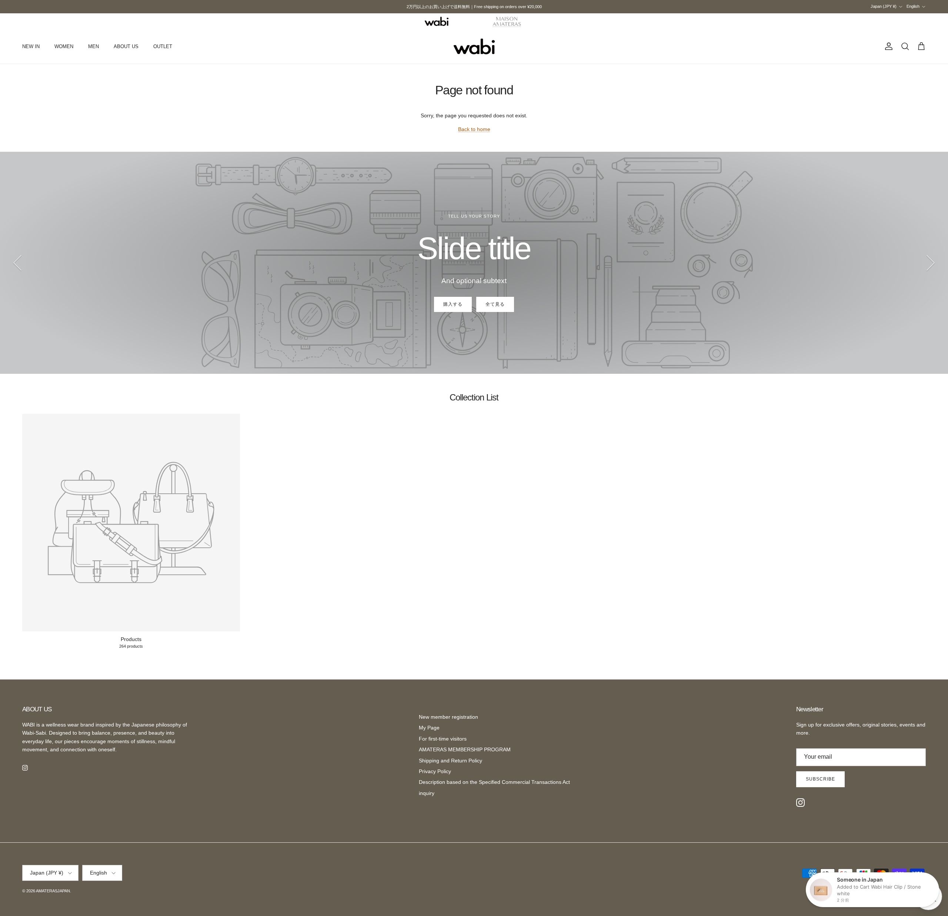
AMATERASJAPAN (53, 891)
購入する (453, 304)
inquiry (426, 793)
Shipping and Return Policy (450, 761)
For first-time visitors (443, 739)
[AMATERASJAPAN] (474, 46)
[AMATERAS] (507, 21)
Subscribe (820, 779)
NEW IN (31, 46)
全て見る (495, 304)
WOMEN (63, 46)
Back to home (474, 129)
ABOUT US (126, 46)
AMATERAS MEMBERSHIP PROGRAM (465, 749)
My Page (429, 728)
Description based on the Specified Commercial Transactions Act (494, 782)
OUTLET (162, 46)
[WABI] (437, 21)
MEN (93, 46)
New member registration (448, 717)
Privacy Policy (435, 771)
